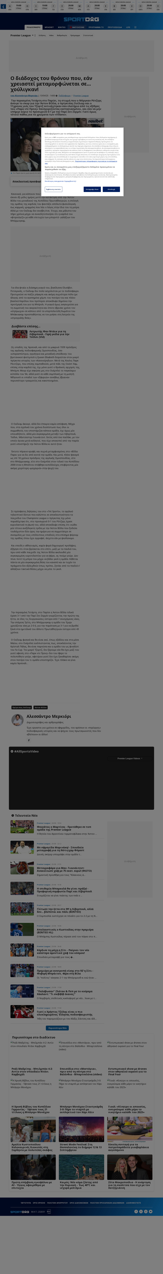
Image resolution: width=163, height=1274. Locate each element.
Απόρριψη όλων (92, 189)
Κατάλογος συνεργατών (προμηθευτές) (60, 181)
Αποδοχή (111, 189)
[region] (82, 161)
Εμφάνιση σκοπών (53, 189)
